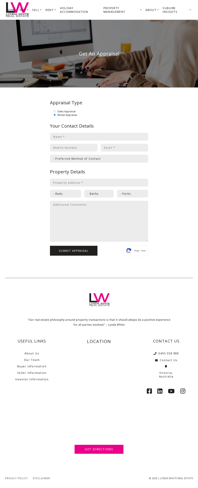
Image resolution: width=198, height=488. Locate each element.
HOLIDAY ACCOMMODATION (74, 10)
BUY (23, 10)
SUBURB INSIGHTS (170, 10)
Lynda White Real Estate (176, 478)
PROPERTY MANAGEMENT (114, 10)
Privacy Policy (16, 478)
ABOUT (150, 10)
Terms (143, 251)
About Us (31, 353)
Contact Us (168, 360)
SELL (35, 10)
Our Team (32, 360)
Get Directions (99, 449)
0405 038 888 (168, 353)
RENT (49, 10)
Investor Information (32, 379)
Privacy (136, 251)
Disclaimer (41, 478)
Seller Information (31, 373)
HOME (11, 10)
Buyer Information (32, 366)
